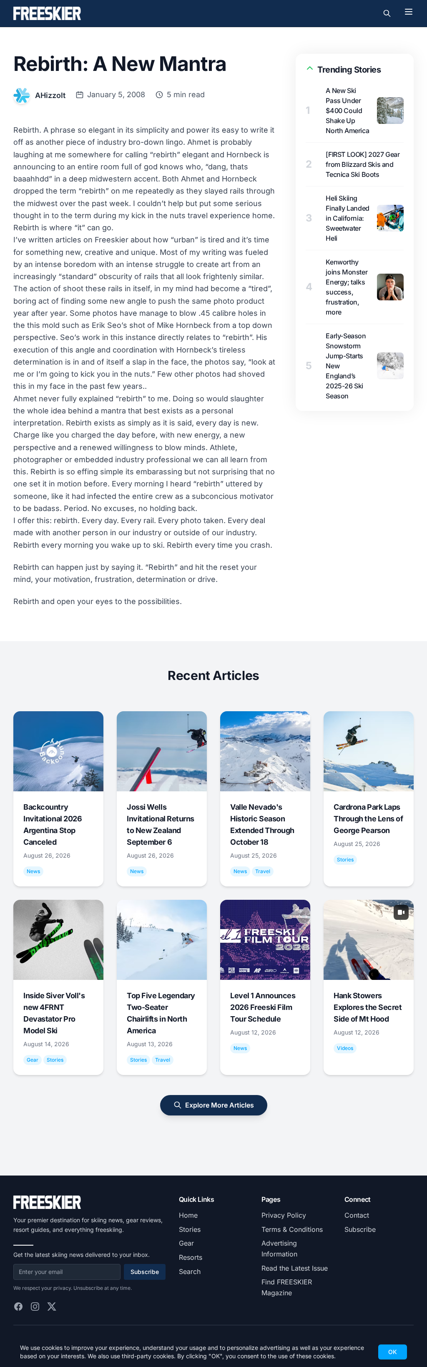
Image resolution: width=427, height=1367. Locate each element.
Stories (190, 1229)
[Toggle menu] (409, 12)
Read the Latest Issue (294, 1268)
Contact (356, 1215)
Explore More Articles (219, 1105)
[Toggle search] (387, 13)
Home (188, 1215)
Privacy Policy (283, 1215)
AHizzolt (50, 95)
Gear (186, 1243)
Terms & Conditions (292, 1229)
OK (392, 1351)
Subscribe (145, 1271)
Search (190, 1271)
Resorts (190, 1257)
